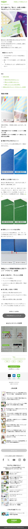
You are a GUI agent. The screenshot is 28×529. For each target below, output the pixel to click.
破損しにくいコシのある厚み (12, 84)
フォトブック (6, 359)
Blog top (14, 450)
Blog (2, 4)
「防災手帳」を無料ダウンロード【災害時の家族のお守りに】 (16, 420)
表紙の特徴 (6, 76)
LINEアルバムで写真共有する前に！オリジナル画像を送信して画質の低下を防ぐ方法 (16, 431)
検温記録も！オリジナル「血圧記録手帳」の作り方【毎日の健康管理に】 (16, 441)
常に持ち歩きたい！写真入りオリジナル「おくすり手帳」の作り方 (16, 409)
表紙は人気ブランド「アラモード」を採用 (14, 87)
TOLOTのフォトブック (14, 315)
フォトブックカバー (19, 359)
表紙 (20, 361)
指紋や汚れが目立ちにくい (12, 79)
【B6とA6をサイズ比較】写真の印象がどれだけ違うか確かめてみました (16, 399)
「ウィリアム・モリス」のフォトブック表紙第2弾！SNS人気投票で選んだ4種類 (16, 404)
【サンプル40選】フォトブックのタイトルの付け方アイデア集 (16, 436)
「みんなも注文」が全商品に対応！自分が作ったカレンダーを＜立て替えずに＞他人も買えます (16, 415)
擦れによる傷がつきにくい (12, 82)
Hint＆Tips (6, 4)
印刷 (7, 361)
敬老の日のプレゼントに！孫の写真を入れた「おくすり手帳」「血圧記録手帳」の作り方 (16, 393)
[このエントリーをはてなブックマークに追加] (14, 375)
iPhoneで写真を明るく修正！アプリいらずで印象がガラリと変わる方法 (16, 425)
